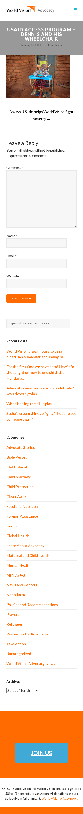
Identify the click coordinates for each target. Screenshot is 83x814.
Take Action (16, 643)
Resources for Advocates (27, 634)
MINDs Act (16, 575)
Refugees (14, 624)
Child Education (19, 467)
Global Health (17, 535)
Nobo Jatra (15, 594)
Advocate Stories (20, 447)
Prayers (12, 614)
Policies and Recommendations (32, 604)
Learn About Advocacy (25, 545)
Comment (14, 167)
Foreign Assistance (22, 516)
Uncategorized (18, 653)
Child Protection (20, 486)
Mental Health (18, 565)
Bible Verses (16, 457)
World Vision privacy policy (60, 798)
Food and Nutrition (22, 506)
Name (11, 236)
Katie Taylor (55, 45)
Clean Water (16, 496)
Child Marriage (18, 476)
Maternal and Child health (27, 555)
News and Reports (21, 585)
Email (11, 256)
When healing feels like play (29, 403)
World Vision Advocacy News (30, 663)
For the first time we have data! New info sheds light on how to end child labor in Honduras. (40, 372)
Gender (12, 526)
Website (12, 276)
